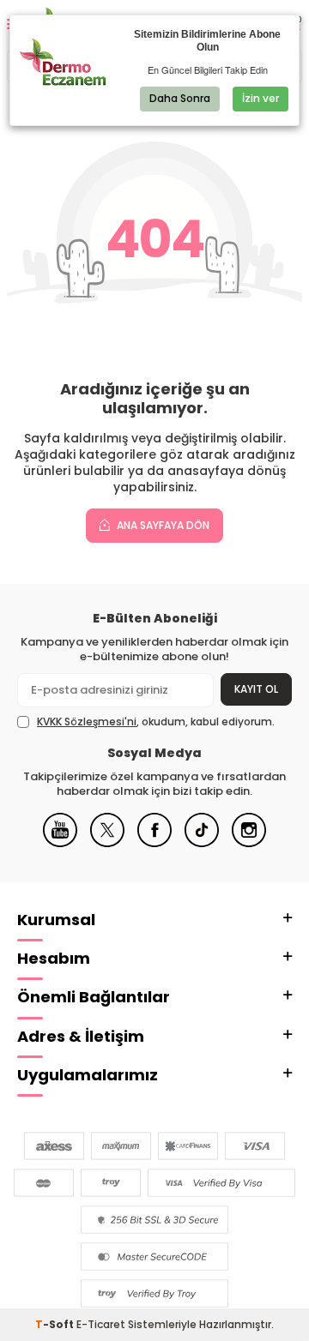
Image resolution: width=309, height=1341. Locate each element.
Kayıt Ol (256, 689)
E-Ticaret (100, 1324)
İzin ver (260, 98)
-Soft (55, 1324)
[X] (107, 843)
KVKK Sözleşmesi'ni (86, 721)
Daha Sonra (179, 98)
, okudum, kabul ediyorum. (156, 722)
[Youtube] (60, 843)
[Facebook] (154, 843)
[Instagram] (249, 843)
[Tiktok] (202, 843)
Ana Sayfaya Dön (161, 525)
